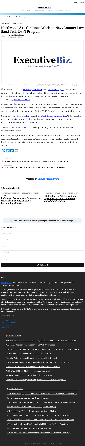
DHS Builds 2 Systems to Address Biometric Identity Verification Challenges (39, 433)
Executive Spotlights (31, 193)
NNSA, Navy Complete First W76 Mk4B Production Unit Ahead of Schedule (39, 415)
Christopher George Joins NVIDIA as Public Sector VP (29, 354)
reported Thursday (21, 99)
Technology (73, 193)
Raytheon (23, 127)
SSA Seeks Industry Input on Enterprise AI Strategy (29, 428)
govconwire (14, 335)
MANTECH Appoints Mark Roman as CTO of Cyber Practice (31, 345)
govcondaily (16, 388)
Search (78, 221)
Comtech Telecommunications (52, 116)
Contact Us (5, 327)
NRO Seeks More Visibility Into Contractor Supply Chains (31, 411)
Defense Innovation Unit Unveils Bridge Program (27, 398)
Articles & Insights (8, 320)
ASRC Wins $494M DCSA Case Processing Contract (28, 371)
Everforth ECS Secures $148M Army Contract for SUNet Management (36, 380)
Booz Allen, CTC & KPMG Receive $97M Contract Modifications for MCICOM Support (42, 349)
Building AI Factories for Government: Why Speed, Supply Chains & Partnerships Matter (21, 200)
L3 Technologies (56, 89)
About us (4, 318)
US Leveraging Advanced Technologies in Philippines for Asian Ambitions (38, 424)
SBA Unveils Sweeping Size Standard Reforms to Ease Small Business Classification (42, 394)
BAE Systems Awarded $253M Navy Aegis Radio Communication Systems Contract (41, 341)
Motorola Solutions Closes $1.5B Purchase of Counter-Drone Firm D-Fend (38, 362)
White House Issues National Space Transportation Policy (31, 407)
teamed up (16, 116)
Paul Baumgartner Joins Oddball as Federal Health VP (29, 375)
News (4, 195)
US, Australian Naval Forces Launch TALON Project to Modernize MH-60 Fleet (40, 420)
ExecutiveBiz (6, 283)
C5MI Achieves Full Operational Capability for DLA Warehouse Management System (60, 198)
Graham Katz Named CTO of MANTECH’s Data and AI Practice (33, 367)
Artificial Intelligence (11, 193)
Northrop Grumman (32, 89)
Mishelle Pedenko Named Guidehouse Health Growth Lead (31, 358)
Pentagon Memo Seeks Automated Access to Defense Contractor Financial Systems (42, 402)
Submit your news (7, 325)
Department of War (52, 193)
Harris (29, 116)
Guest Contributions (8, 323)
